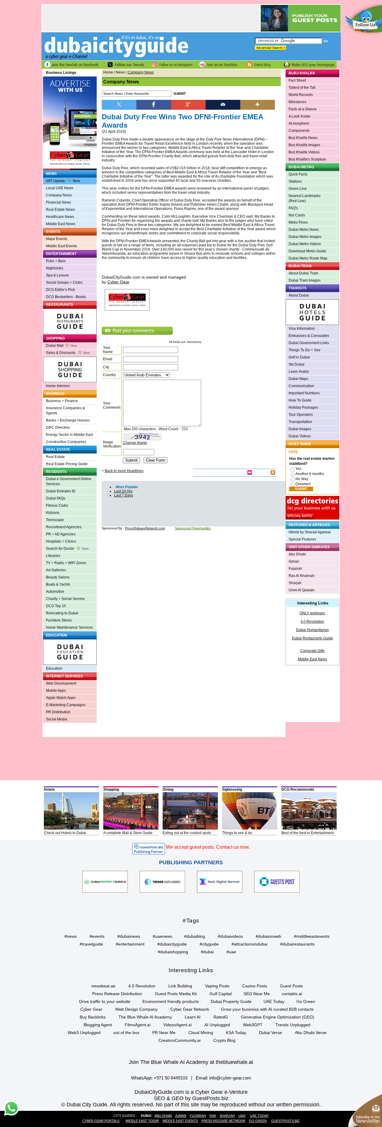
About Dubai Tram (303, 273)
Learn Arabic (299, 371)
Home (108, 72)
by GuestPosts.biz (206, 1098)
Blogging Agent (98, 1024)
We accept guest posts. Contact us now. (208, 847)
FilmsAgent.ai (137, 1024)
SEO (159, 1098)
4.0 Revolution (312, 621)
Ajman (294, 561)
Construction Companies (66, 442)
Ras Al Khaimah (302, 576)
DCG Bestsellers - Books (66, 297)
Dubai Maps (298, 379)
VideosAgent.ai (177, 1024)
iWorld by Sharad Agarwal (310, 532)
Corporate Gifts (312, 651)
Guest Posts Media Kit (176, 993)
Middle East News (60, 224)
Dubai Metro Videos (305, 244)
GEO (178, 1098)
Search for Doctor (67, 548)
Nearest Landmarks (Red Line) (305, 198)
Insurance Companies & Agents (65, 410)
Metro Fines (298, 222)
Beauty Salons (58, 577)
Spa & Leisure (57, 275)
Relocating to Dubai (62, 613)
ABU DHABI (163, 1115)
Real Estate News (60, 209)
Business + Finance (62, 401)
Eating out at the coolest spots (187, 833)
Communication (301, 386)
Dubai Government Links (309, 343)
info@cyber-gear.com (230, 1077)
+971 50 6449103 (170, 1077)
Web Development (61, 683)
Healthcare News (60, 217)
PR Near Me (163, 1032)
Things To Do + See (305, 350)
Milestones (297, 102)
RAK (213, 1115)
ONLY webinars (312, 613)
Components (299, 131)
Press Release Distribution (117, 993)
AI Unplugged (217, 1024)
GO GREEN (258, 1121)
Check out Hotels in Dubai (65, 833)
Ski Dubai (296, 364)
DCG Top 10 (56, 606)
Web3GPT (253, 1024)
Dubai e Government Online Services (68, 481)
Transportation (300, 422)
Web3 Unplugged (84, 1032)
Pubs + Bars (56, 261)
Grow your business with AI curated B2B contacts (267, 1009)
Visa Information (302, 328)
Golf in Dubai (299, 357)
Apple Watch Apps (61, 698)
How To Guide (300, 400)
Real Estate (55, 457)
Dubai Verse (270, 1032)
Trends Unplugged (292, 1024)
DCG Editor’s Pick (60, 290)
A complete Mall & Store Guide (128, 833)
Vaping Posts (217, 986)
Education (54, 668)
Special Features (302, 539)
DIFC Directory (58, 427)
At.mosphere (299, 123)
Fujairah (295, 568)
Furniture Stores (59, 620)
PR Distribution (58, 712)
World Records (301, 95)
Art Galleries (56, 570)
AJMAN (180, 1115)
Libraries (53, 556)
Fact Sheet (297, 80)
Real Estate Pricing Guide (67, 464)
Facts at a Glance (303, 109)
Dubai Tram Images (305, 280)
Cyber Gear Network (189, 1009)
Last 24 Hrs (123, 491)
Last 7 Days (123, 495)
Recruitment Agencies (63, 527)
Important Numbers (304, 393)
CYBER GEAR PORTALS (100, 1121)
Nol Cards (297, 215)
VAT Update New (63, 181)
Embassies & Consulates (309, 336)
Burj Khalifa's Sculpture (307, 159)
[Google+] (188, 104)
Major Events (56, 239)
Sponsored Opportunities (193, 528)
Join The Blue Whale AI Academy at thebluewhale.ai (191, 1062)
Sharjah (295, 583)
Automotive (55, 592)
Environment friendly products (170, 1001)
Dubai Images (300, 429)
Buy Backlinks (93, 1017)
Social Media (56, 719)
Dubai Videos (300, 436)
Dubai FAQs (55, 498)
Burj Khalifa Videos (304, 152)
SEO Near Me (257, 993)
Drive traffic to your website (104, 1001)
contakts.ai (292, 993)
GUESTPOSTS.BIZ (285, 1121)
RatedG (220, 1017)
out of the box (126, 1032)
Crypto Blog (224, 1040)
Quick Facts (298, 174)
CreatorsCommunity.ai (179, 1040)
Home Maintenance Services (69, 627)
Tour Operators (301, 415)
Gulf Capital (221, 993)
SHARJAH (227, 1115)
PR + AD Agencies (61, 534)
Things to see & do (237, 833)
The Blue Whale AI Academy (145, 1017)
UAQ (242, 1115)
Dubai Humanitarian (312, 630)
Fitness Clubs (57, 505)
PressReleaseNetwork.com (145, 528)
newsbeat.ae (103, 986)
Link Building (180, 986)
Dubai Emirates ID (61, 491)
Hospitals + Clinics (61, 541)
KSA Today (236, 1032)
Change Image (135, 443)
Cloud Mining (200, 1032)
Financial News (58, 202)
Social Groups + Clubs (64, 282)
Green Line (298, 189)
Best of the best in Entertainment (307, 833)
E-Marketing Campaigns (65, 705)
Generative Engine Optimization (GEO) (277, 1017)
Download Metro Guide (307, 251)
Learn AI (193, 1017)
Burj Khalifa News (303, 138)
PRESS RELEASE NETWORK (223, 1121)
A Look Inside (299, 116)
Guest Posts (291, 986)
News (120, 72)
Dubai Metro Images (305, 237)
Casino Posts (254, 986)
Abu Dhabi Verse (310, 1032)
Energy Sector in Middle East (69, 435)
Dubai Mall (61, 345)
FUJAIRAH (198, 1115)
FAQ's (293, 208)
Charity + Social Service (65, 599)
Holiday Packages (303, 407)
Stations (295, 181)
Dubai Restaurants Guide (312, 638)
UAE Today (274, 1001)
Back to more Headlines (124, 471)
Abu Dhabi (297, 554)
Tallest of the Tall (302, 87)
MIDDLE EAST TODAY (142, 1121)
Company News (59, 195)
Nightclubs (54, 268)
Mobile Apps (56, 690)
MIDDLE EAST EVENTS (180, 1121)
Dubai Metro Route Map (308, 258)
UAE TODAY (259, 1115)
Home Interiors (58, 386)
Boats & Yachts (58, 584)
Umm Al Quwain (302, 590)
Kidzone (52, 513)
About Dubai (299, 295)
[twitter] (119, 104)
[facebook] (153, 104)
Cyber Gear (91, 1009)
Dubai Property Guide (231, 1001)
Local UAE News (59, 188)
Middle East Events (61, 246)
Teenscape (55, 520)
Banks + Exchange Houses (68, 420)
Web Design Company (136, 1009)
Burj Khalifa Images (304, 145)
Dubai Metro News (304, 229)
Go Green (305, 1001)
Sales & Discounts (68, 353)
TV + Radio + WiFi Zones (66, 563)
